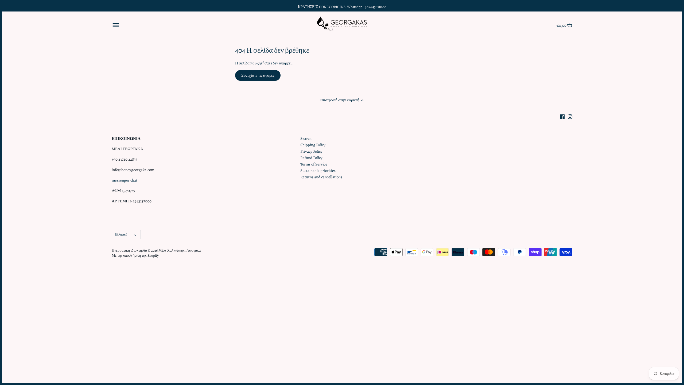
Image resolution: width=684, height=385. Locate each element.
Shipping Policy (312, 145)
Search (306, 138)
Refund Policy (311, 157)
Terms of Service (313, 164)
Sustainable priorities (318, 170)
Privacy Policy (311, 151)
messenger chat (124, 180)
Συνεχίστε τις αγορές (257, 75)
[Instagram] (570, 116)
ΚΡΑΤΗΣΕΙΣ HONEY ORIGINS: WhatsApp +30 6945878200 (342, 6)
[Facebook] (562, 116)
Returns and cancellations (321, 177)
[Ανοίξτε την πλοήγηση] (116, 25)
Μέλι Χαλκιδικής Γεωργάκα (179, 250)
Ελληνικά (121, 234)
